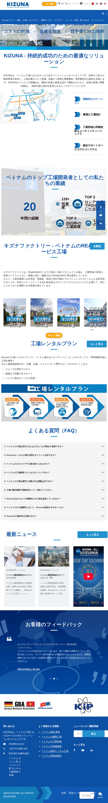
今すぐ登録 (49, 4)
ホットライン (73, 4)
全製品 (97, 246)
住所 (62, 4)
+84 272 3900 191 (18, 748)
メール (85, 4)
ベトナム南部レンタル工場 (54, 751)
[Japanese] (105, 3)
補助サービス (46, 20)
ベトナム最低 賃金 (50, 732)
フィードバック (97, 20)
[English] (101, 3)
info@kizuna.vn (16, 744)
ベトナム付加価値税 (51, 746)
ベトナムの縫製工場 (51, 737)
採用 (63, 793)
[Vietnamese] (93, 3)
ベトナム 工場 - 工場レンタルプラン (42, 385)
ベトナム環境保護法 (51, 756)
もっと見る (96, 344)
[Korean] (97, 3)
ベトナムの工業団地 (51, 741)
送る (93, 733)
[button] (54, 47)
